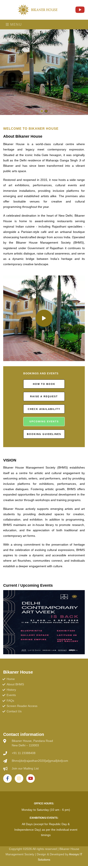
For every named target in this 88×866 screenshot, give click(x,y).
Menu (15, 24)
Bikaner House (18, 672)
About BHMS (15, 684)
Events (11, 695)
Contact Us (14, 711)
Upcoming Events (44, 421)
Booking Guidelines (44, 434)
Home (11, 679)
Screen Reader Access (22, 706)
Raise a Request (44, 396)
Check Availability (44, 409)
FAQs (10, 700)
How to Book (44, 384)
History (11, 689)
